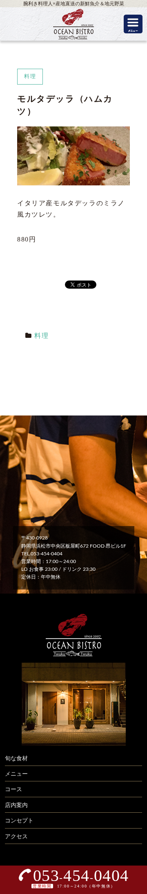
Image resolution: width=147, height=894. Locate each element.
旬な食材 (16, 758)
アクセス (16, 837)
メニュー (16, 774)
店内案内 (16, 805)
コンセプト (19, 821)
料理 (41, 335)
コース (13, 789)
